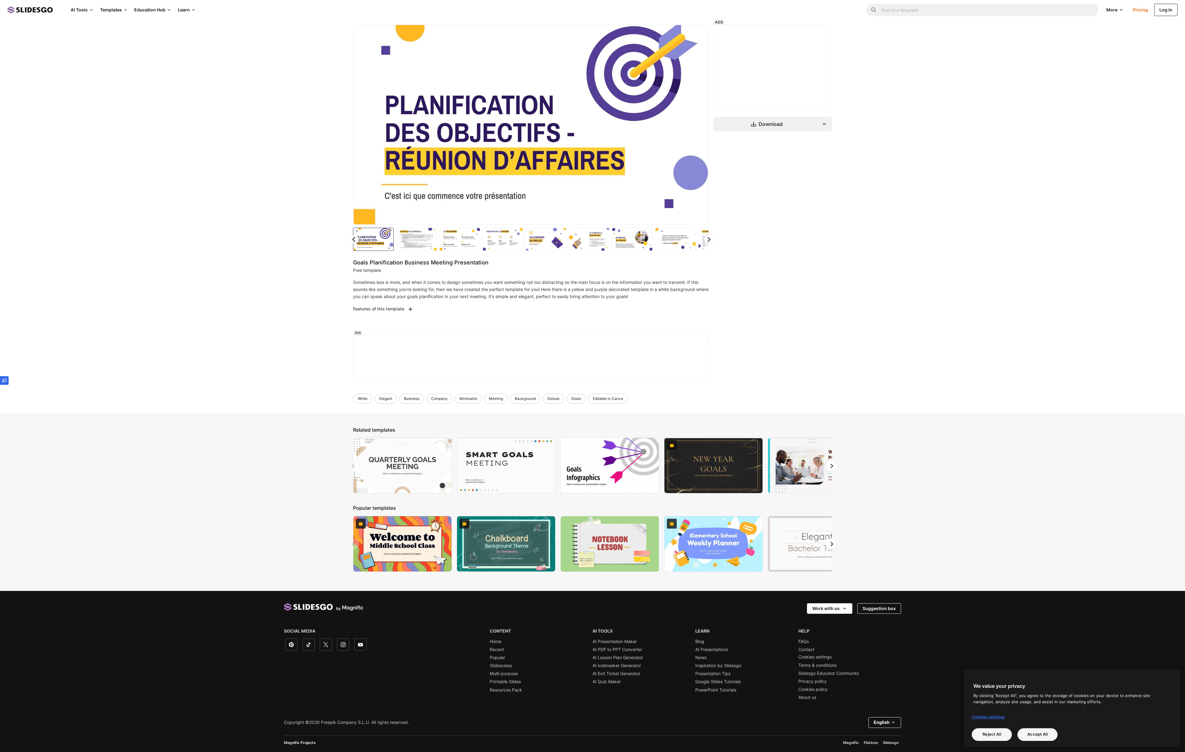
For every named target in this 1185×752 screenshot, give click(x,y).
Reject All (992, 734)
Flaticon (871, 742)
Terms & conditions (817, 665)
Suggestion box (879, 608)
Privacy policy (812, 681)
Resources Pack (506, 690)
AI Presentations (711, 649)
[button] (708, 239)
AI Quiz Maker (606, 681)
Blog (699, 641)
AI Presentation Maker (614, 641)
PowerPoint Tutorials (715, 690)
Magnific (851, 742)
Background (525, 398)
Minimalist (468, 398)
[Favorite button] (682, 34)
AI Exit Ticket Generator (616, 673)
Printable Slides (505, 681)
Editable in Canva (608, 398)
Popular (497, 657)
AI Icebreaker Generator (616, 665)
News (701, 657)
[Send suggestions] (4, 380)
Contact (806, 649)
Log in (1165, 9)
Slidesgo (891, 742)
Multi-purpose (504, 673)
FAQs (803, 641)
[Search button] (873, 10)
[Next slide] (699, 124)
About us (807, 697)
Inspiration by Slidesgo (718, 665)
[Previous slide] (353, 466)
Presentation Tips (712, 673)
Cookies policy (813, 689)
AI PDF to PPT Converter (617, 649)
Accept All (1037, 734)
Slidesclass (501, 665)
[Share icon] (698, 34)
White (363, 398)
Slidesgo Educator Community (828, 673)
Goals (576, 398)
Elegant (385, 398)
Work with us (826, 608)
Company (439, 398)
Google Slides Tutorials (718, 681)
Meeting (496, 398)
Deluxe (553, 398)
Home (495, 641)
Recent (497, 649)
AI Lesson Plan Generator (617, 657)
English (882, 722)
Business (411, 398)
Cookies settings (815, 656)
